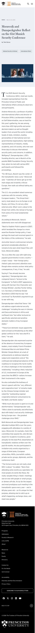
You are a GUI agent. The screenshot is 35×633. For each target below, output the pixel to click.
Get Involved (5, 572)
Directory (5, 559)
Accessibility (5, 577)
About (3, 544)
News (3, 553)
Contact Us (5, 565)
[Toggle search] (28, 3)
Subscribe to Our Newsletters (17, 590)
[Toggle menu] (32, 3)
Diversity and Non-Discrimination (12, 580)
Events (4, 556)
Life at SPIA (5, 541)
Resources (5, 549)
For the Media (6, 568)
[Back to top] (31, 605)
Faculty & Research (8, 537)
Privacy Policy (6, 584)
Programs (5, 531)
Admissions (5, 534)
